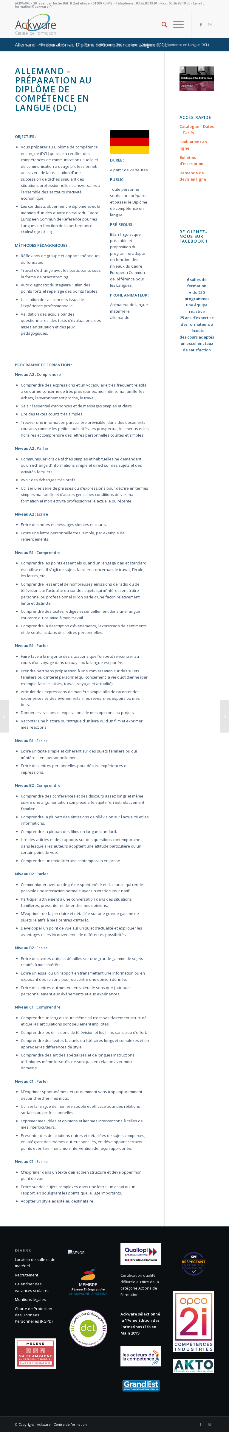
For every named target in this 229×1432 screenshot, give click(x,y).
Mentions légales (30, 1299)
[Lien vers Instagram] (209, 24)
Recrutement (26, 1275)
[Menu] (175, 24)
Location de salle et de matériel (35, 1262)
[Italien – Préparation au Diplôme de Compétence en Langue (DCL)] (4, 716)
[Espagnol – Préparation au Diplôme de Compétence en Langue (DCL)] (224, 716)
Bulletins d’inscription (191, 160)
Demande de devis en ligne (193, 176)
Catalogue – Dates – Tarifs (197, 129)
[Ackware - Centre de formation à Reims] (44, 24)
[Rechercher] (161, 24)
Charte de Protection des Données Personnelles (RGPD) (33, 1315)
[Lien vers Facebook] (200, 24)
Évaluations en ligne (193, 145)
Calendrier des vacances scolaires (32, 1287)
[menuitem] (161, 24)
